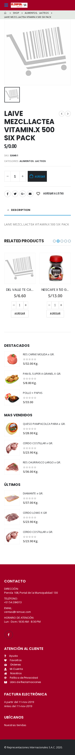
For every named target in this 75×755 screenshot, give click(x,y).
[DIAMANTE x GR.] (12, 498)
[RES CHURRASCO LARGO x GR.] (12, 467)
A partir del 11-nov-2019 (19, 702)
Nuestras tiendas (15, 725)
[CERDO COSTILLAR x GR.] (12, 448)
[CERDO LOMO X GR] (12, 517)
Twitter (15, 193)
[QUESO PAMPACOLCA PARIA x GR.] (12, 428)
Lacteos (40, 161)
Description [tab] (20, 210)
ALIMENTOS (27, 161)
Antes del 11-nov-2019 (18, 706)
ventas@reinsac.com (17, 612)
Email (30, 193)
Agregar (40, 176)
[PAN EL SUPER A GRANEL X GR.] (12, 378)
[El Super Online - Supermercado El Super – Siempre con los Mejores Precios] (19, 5)
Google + (22, 193)
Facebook (7, 193)
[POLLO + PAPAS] (12, 397)
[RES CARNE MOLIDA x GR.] (12, 359)
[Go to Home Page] (5, 13)
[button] (54, 241)
